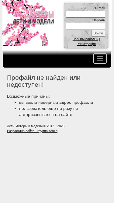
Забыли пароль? (85, 39)
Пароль (98, 20)
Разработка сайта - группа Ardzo (32, 131)
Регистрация (86, 44)
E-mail (100, 8)
